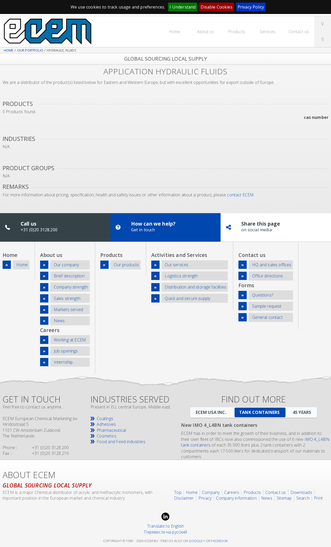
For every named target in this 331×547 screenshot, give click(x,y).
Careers (231, 492)
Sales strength (67, 298)
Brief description (69, 276)
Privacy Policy (251, 7)
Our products (126, 265)
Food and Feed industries (121, 441)
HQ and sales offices (271, 265)
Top (178, 492)
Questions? (262, 295)
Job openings (66, 351)
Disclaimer (184, 498)
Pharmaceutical (111, 430)
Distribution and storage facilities (195, 287)
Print (318, 498)
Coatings (105, 418)
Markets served (68, 309)
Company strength (71, 287)
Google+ (197, 541)
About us (205, 31)
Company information (236, 498)
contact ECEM (240, 195)
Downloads (301, 492)
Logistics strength (181, 276)
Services (267, 31)
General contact (267, 317)
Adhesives (106, 424)
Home (174, 31)
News (59, 320)
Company (211, 492)
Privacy (205, 498)
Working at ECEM (70, 340)
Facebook (219, 541)
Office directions (267, 276)
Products (236, 31)
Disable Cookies (216, 7)
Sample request (266, 306)
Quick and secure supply (187, 298)
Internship (63, 362)
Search (303, 498)
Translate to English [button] (165, 526)
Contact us (299, 31)
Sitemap (284, 498)
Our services (176, 265)
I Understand (182, 7)
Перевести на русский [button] (165, 532)
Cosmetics (106, 436)
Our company (66, 265)
